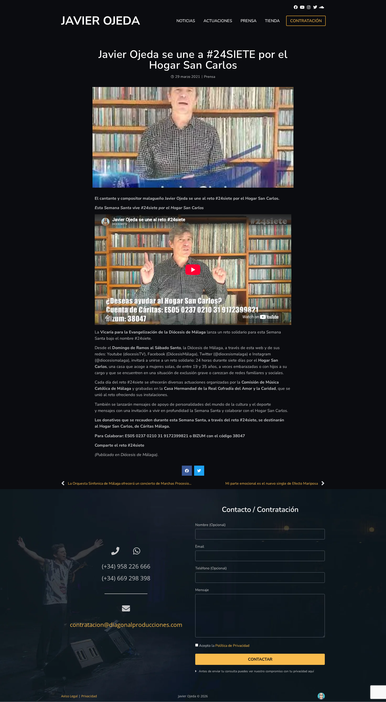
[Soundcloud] (321, 7)
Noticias (185, 20)
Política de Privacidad (232, 645)
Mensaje (202, 590)
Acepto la (224, 645)
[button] (187, 471)
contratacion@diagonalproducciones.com (126, 625)
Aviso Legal (69, 696)
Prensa (248, 20)
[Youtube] (302, 7)
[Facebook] (296, 7)
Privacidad (89, 696)
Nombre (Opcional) (210, 525)
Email (199, 547)
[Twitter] (315, 7)
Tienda (272, 20)
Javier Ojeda (100, 21)
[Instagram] (309, 7)
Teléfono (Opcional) (211, 568)
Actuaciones (217, 20)
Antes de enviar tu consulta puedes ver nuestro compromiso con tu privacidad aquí (256, 671)
